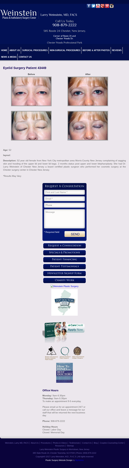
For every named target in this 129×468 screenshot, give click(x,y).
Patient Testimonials (64, 266)
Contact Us (25, 57)
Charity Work (64, 280)
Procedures (46, 443)
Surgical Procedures (35, 50)
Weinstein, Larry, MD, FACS (16, 443)
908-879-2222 (64, 25)
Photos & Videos (60, 443)
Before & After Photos (96, 50)
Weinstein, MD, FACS (39, 14)
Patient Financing (64, 259)
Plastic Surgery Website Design (58, 460)
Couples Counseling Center (112, 443)
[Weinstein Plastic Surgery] (64, 286)
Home (4, 50)
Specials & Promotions (64, 253)
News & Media (9, 57)
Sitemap (70, 446)
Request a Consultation (64, 246)
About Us (14, 50)
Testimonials (74, 443)
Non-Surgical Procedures (65, 50)
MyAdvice (79, 460)
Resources (59, 446)
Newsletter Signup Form (64, 273)
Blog (96, 443)
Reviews (117, 50)
